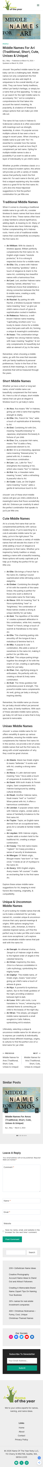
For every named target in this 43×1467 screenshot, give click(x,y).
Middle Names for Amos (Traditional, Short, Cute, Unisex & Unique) (18, 1120)
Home (21, 1427)
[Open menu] (38, 5)
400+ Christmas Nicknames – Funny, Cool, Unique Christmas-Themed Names (22, 1314)
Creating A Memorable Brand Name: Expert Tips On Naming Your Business (23, 1291)
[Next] (37, 1110)
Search (32, 1252)
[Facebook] (16, 1463)
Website (7, 1223)
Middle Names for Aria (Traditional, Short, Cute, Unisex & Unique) (32, 1060)
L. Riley (7, 61)
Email (7, 1212)
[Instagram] (27, 1463)
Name (7, 1201)
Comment (9, 1167)
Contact (21, 1435)
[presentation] (21, 1099)
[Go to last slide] (6, 1110)
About (21, 1431)
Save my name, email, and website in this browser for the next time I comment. (22, 1231)
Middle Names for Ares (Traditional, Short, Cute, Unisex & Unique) (11, 1060)
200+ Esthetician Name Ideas (22, 1268)
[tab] (17, 1135)
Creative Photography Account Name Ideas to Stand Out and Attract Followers (22, 1278)
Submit (22, 1368)
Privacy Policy (21, 1439)
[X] (21, 1463)
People (6, 44)
